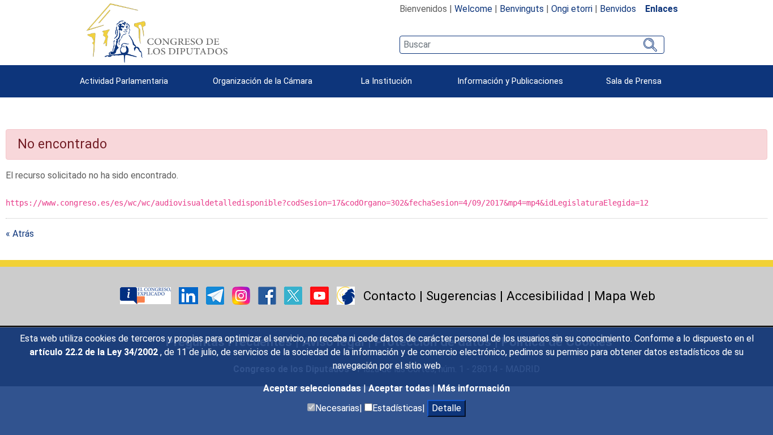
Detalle (446, 408)
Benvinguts (522, 8)
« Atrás (20, 233)
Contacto (389, 295)
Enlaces (661, 8)
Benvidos (618, 8)
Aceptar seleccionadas (313, 388)
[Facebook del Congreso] (268, 294)
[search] (532, 45)
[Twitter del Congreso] (294, 294)
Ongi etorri (571, 8)
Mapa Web (624, 295)
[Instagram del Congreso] (242, 294)
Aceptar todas (400, 388)
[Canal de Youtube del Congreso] (320, 294)
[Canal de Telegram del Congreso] (216, 294)
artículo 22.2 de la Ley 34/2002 (94, 352)
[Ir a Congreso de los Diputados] (156, 32)
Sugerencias (461, 295)
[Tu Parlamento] (146, 294)
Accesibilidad (545, 295)
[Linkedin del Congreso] (189, 294)
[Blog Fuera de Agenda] (346, 294)
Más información (473, 388)
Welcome (473, 8)
